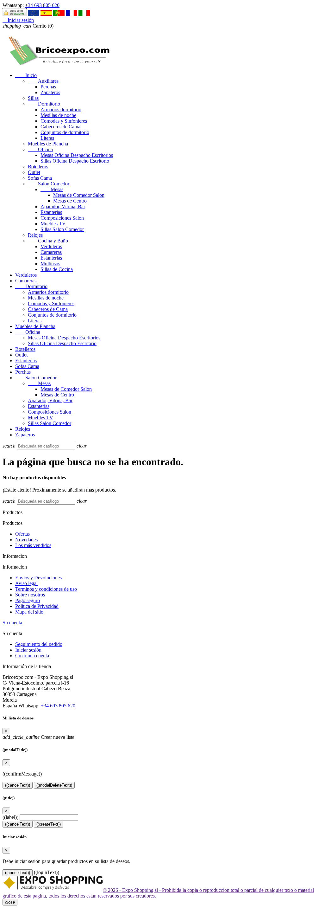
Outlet (34, 172)
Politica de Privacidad (37, 606)
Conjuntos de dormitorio (64, 132)
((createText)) (48, 824)
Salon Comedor (48, 183)
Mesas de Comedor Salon (78, 195)
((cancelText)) (17, 785)
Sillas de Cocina (56, 269)
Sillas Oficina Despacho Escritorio (74, 161)
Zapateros (50, 92)
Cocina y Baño (48, 240)
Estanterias (51, 212)
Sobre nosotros (30, 594)
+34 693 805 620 (42, 5)
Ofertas (22, 534)
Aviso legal (26, 583)
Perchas (48, 86)
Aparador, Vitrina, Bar (62, 206)
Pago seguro (27, 600)
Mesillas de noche (58, 115)
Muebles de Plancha (48, 143)
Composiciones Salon (62, 218)
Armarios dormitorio (60, 109)
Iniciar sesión (28, 650)
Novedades (26, 539)
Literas (47, 138)
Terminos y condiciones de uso (46, 589)
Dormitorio (44, 103)
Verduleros (51, 246)
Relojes (35, 235)
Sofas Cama (40, 178)
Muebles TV (53, 223)
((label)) (10, 817)
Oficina (40, 149)
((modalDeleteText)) (54, 785)
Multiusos (50, 263)
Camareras (51, 252)
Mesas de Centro (70, 200)
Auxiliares (43, 81)
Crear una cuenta (32, 655)
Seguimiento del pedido (38, 644)
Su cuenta (12, 622)
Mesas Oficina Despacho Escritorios (76, 155)
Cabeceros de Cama (60, 126)
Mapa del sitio (29, 612)
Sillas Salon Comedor (62, 229)
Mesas (51, 189)
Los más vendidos (33, 545)
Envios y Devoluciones (38, 577)
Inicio (26, 75)
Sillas (33, 98)
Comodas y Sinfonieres (63, 121)
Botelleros (38, 166)
